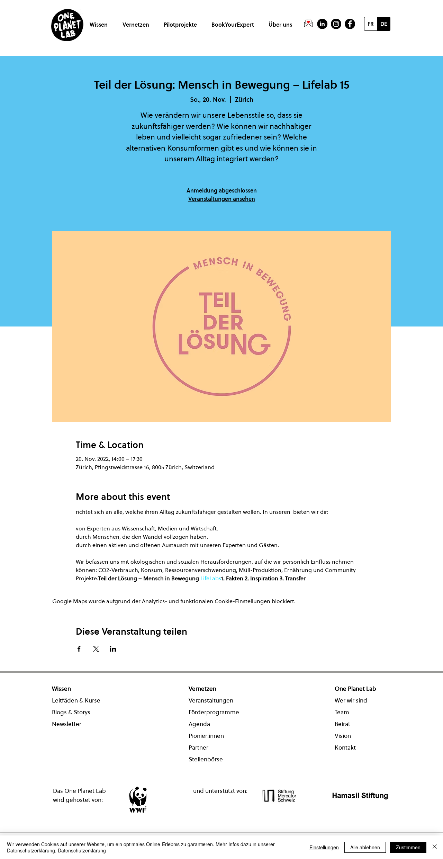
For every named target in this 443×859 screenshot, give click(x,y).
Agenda (199, 724)
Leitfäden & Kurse (76, 700)
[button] (99, 21)
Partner (198, 747)
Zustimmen (408, 847)
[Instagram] (336, 24)
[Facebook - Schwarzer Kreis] (350, 24)
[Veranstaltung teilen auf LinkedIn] (113, 649)
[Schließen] (435, 847)
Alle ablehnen (365, 847)
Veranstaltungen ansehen (221, 199)
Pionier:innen (206, 736)
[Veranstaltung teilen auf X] (96, 649)
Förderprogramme (214, 712)
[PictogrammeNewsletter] (308, 24)
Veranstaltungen (211, 700)
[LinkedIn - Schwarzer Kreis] (322, 24)
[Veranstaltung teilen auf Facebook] (79, 649)
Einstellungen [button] (324, 847)
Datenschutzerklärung (82, 850)
